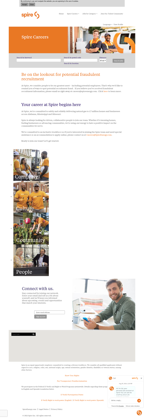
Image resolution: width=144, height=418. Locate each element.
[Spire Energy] (31, 15)
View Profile (118, 24)
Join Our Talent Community (112, 13)
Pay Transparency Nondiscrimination (72, 381)
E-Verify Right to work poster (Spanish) (88, 400)
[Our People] (31, 260)
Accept (24, 4)
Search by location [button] (71, 63)
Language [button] (107, 24)
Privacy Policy (56, 409)
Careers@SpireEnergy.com (99, 134)
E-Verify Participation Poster (72, 394)
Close (32, 4)
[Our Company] (31, 165)
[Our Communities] (31, 228)
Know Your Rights (72, 375)
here (106, 91)
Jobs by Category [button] (89, 13)
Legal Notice (44, 409)
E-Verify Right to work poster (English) (56, 400)
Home (61, 13)
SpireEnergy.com (29, 409)
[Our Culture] (31, 196)
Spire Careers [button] (72, 13)
